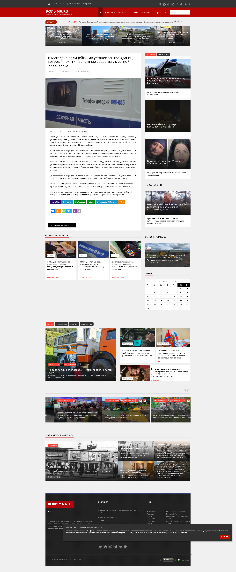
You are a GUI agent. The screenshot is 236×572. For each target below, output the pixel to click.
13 (168, 296)
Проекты (146, 12)
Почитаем (53, 445)
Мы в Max (55, 202)
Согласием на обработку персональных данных (118, 532)
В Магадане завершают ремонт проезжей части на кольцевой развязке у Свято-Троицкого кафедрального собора (166, 257)
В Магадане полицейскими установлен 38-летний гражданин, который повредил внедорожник (60, 265)
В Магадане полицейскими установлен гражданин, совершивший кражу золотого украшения (124, 265)
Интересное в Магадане (175, 511)
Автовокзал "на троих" (61, 466)
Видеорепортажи (55, 401)
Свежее (50, 324)
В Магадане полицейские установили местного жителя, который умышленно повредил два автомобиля (92, 265)
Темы (134, 12)
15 (181, 296)
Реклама (169, 519)
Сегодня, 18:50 (163, 344)
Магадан (122, 12)
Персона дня (153, 184)
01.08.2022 (50, 255)
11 (155, 296)
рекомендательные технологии (173, 532)
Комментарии (163, 55)
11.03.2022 (115, 255)
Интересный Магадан (107, 202)
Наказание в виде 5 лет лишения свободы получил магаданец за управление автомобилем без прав (137, 353)
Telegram (68, 202)
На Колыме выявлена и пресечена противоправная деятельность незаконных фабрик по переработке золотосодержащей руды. (133, 22)
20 (168, 300)
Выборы (161, 361)
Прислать (160, 12)
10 (148, 296)
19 (161, 300)
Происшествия (66, 71)
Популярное (150, 55)
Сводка (51, 71)
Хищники (155, 381)
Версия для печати (56, 131)
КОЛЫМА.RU (57, 12)
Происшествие (61, 324)
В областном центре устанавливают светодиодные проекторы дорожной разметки (136, 36)
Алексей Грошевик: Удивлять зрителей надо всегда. (133, 471)
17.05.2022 (83, 255)
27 (168, 304)
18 (155, 300)
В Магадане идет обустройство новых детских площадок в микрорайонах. (117, 416)
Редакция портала (151, 515)
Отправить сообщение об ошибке (76, 131)
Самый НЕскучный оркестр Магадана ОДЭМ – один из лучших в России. (134, 476)
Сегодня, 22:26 (54, 364)
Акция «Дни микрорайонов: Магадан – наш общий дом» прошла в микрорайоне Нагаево (165, 416)
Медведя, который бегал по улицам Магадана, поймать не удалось (63, 36)
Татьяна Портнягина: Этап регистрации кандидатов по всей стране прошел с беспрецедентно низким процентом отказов (172, 354)
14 (174, 296)
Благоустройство (103, 401)
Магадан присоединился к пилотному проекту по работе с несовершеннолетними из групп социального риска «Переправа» (68, 415)
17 (148, 300)
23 (187, 300)
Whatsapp (81, 202)
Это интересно (86, 324)
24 (148, 304)
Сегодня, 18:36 (127, 379)
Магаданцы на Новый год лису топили (134, 449)
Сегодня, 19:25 (127, 344)
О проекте (151, 519)
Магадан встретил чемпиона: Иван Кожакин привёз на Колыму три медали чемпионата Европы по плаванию (172, 35)
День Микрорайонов (168, 401)
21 (174, 300)
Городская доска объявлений (177, 516)
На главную (151, 511)
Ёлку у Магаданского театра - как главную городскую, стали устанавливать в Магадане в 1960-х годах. (135, 455)
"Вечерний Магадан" (174, 514)
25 (155, 304)
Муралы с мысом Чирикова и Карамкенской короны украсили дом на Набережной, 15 (100, 36)
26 (161, 304)
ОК (122, 202)
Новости (109, 12)
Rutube (91, 202)
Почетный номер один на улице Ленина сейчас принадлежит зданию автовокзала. (79, 472)
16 (187, 296)
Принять (225, 536)
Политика (74, 324)
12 (161, 296)
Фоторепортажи (156, 236)
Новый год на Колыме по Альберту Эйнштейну (172, 446)
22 (181, 300)
